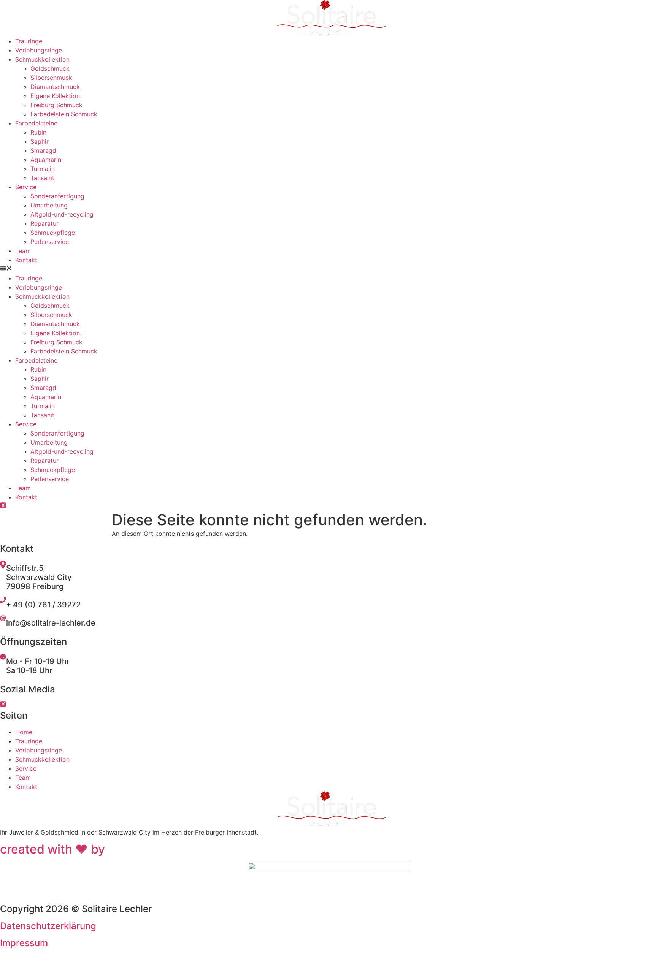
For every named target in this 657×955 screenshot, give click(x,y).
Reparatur (44, 223)
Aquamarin (45, 159)
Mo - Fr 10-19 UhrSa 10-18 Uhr (38, 666)
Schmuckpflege (52, 232)
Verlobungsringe (38, 50)
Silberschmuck (51, 77)
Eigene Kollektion (55, 96)
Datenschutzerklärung (48, 925)
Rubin (38, 132)
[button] (328, 269)
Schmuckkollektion (42, 59)
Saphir (39, 141)
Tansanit (42, 178)
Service (25, 187)
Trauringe (28, 41)
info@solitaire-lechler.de (50, 622)
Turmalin (42, 169)
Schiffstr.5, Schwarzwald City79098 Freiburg (38, 577)
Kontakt (26, 260)
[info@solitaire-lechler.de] (3, 619)
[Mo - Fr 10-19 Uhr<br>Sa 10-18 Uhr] (3, 657)
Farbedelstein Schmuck (63, 114)
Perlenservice (49, 241)
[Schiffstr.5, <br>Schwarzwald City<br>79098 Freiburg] (3, 566)
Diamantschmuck (55, 86)
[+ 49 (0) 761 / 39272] (3, 601)
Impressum (24, 943)
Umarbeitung (49, 205)
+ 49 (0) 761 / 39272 (43, 604)
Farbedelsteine (36, 123)
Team (23, 251)
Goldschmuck (50, 68)
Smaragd (43, 150)
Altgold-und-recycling (62, 214)
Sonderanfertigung (57, 196)
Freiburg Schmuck (56, 105)
